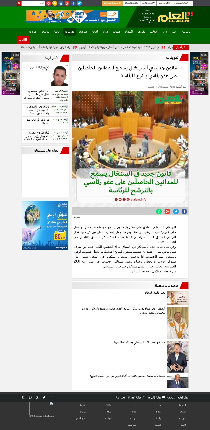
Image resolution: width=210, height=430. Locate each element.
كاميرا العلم (81, 418)
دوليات (45, 32)
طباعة (76, 218)
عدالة (105, 32)
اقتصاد (129, 32)
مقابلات (154, 32)
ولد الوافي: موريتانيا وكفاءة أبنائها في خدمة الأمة (56, 47)
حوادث (33, 32)
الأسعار (183, 425)
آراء (165, 32)
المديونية (158, 425)
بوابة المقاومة (147, 3)
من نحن (171, 398)
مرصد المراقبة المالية (111, 3)
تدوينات (69, 32)
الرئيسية (186, 32)
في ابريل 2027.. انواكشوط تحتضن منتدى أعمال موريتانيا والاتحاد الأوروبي (131, 47)
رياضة (57, 32)
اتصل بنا (120, 398)
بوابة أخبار (163, 3)
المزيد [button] (21, 40)
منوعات (83, 32)
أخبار (174, 32)
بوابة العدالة (130, 3)
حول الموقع (183, 398)
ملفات (116, 32)
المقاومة (141, 32)
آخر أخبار (181, 47)
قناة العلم (131, 425)
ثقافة (95, 32)
